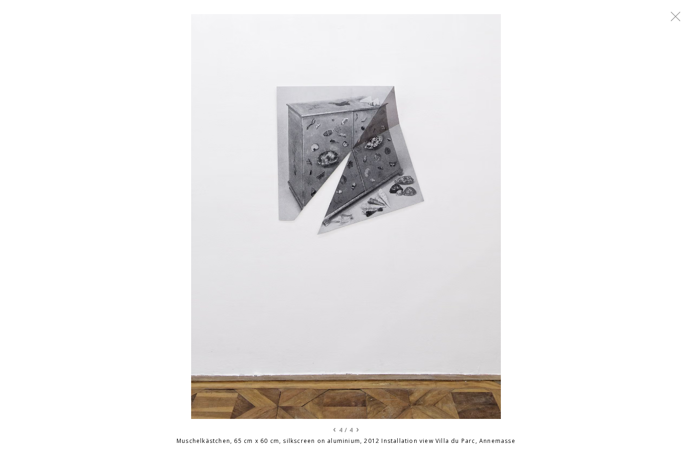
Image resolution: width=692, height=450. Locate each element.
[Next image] (484, 216)
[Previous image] (207, 216)
